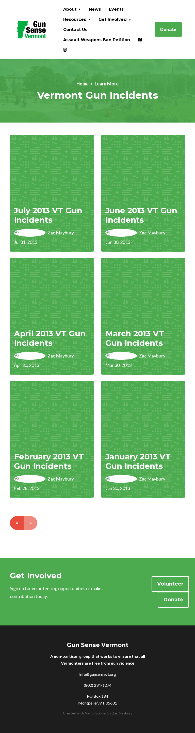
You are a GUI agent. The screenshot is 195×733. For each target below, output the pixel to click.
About (70, 9)
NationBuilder (96, 713)
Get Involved (113, 19)
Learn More (107, 83)
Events (116, 9)
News (95, 9)
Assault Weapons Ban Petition (96, 39)
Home (82, 83)
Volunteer (170, 584)
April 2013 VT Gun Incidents (50, 338)
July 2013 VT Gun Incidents (48, 215)
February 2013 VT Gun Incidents (49, 461)
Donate (168, 29)
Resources (75, 19)
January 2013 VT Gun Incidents (138, 461)
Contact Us (75, 29)
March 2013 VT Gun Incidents (134, 338)
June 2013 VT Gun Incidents (141, 215)
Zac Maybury (122, 713)
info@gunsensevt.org (97, 674)
